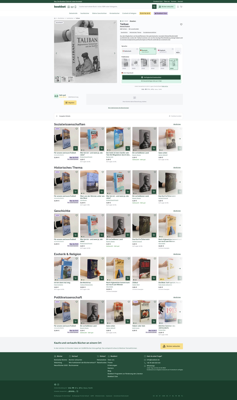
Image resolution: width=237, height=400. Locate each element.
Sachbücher (84, 13)
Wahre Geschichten (99, 13)
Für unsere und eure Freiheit (65, 153)
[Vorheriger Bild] (56, 53)
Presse (110, 362)
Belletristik (73, 13)
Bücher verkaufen (75, 360)
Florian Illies (161, 330)
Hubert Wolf (136, 284)
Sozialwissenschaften (69, 124)
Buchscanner (73, 365)
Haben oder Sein (138, 326)
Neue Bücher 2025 (61, 365)
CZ (154, 396)
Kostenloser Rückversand (121, 396)
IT (170, 396)
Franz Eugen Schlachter (165, 284)
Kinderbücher (115, 13)
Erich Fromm (135, 328)
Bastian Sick (109, 157)
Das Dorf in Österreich (167, 196)
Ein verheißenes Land (140, 153)
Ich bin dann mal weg (62, 283)
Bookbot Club (113, 376)
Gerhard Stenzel (163, 198)
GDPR (92, 396)
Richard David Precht (86, 157)
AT (160, 396)
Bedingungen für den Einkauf (62, 396)
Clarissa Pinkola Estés (86, 284)
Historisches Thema (68, 167)
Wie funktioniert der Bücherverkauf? (82, 362)
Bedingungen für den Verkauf (80, 396)
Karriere (111, 368)
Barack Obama (136, 155)
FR (176, 396)
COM (163, 396)
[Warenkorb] (181, 6)
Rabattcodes (102, 362)
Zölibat (135, 283)
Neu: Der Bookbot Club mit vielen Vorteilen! (68, 1)
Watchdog (58, 362)
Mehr (178, 52)
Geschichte (62, 211)
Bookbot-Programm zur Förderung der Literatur (125, 374)
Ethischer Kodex (100, 396)
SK (157, 396)
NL (173, 396)
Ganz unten (162, 153)
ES (167, 396)
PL (182, 396)
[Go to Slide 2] (64, 79)
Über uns (111, 360)
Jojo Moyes (83, 200)
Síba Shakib (161, 243)
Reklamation (101, 360)
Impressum (109, 396)
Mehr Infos (165, 86)
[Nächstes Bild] (114, 53)
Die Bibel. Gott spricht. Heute (169, 283)
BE (179, 396)
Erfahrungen (112, 365)
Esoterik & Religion (129, 13)
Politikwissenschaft (68, 297)
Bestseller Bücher (60, 360)
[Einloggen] (178, 6)
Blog (109, 371)
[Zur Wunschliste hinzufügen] (181, 24)
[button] (85, 51)
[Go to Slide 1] (58, 79)
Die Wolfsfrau (85, 283)
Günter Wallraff (163, 155)
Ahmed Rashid (125, 26)
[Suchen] (154, 6)
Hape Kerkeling (58, 284)
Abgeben (133, 21)
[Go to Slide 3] (71, 79)
